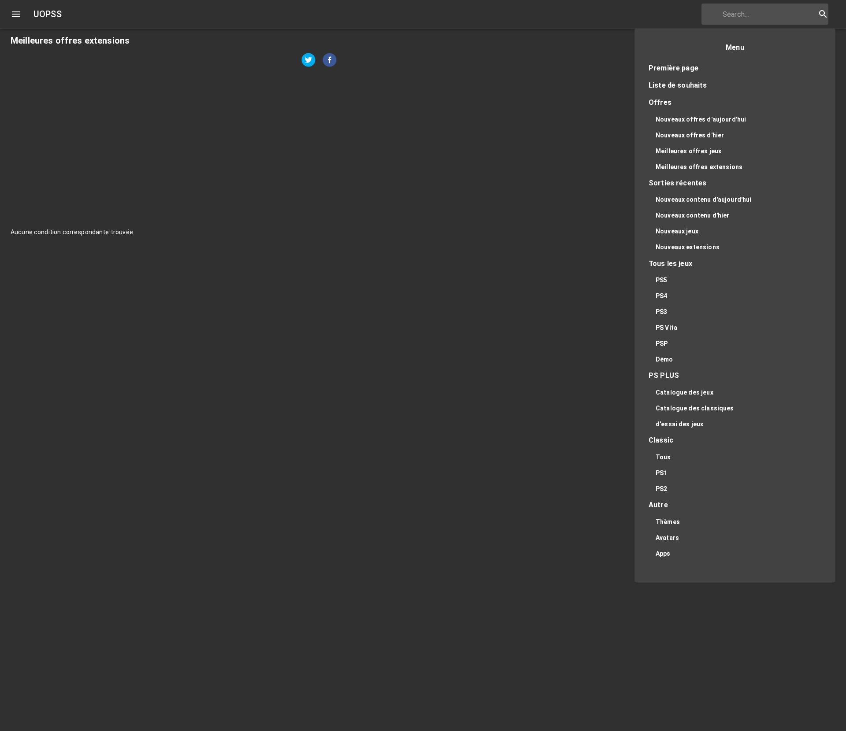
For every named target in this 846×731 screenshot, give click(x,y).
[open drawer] (15, 14)
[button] (735, 68)
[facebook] (330, 61)
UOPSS (47, 14)
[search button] (823, 14)
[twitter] (308, 61)
